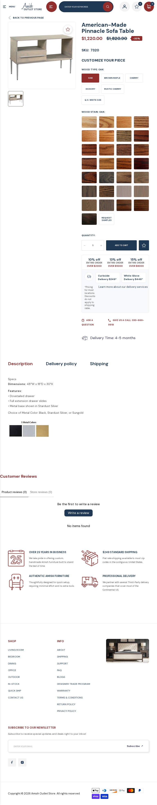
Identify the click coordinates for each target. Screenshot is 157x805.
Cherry (134, 78)
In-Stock (13, 684)
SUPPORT (62, 663)
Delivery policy (61, 364)
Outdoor (14, 677)
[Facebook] (12, 762)
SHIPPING (62, 656)
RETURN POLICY (66, 704)
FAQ (59, 670)
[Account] (125, 7)
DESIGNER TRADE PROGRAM (73, 684)
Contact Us (15, 697)
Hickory (90, 89)
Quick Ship (14, 690)
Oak (90, 78)
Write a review (78, 513)
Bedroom (14, 656)
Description (20, 364)
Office (12, 670)
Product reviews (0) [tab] (14, 492)
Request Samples (107, 219)
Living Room (16, 650)
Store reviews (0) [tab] (41, 492)
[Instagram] (22, 762)
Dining (12, 663)
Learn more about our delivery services (123, 287)
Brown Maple (112, 78)
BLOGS (61, 677)
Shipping (99, 364)
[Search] (108, 7)
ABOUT (61, 650)
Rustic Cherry (112, 89)
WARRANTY (63, 690)
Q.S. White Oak (93, 100)
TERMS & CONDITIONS (70, 697)
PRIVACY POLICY (66, 711)
